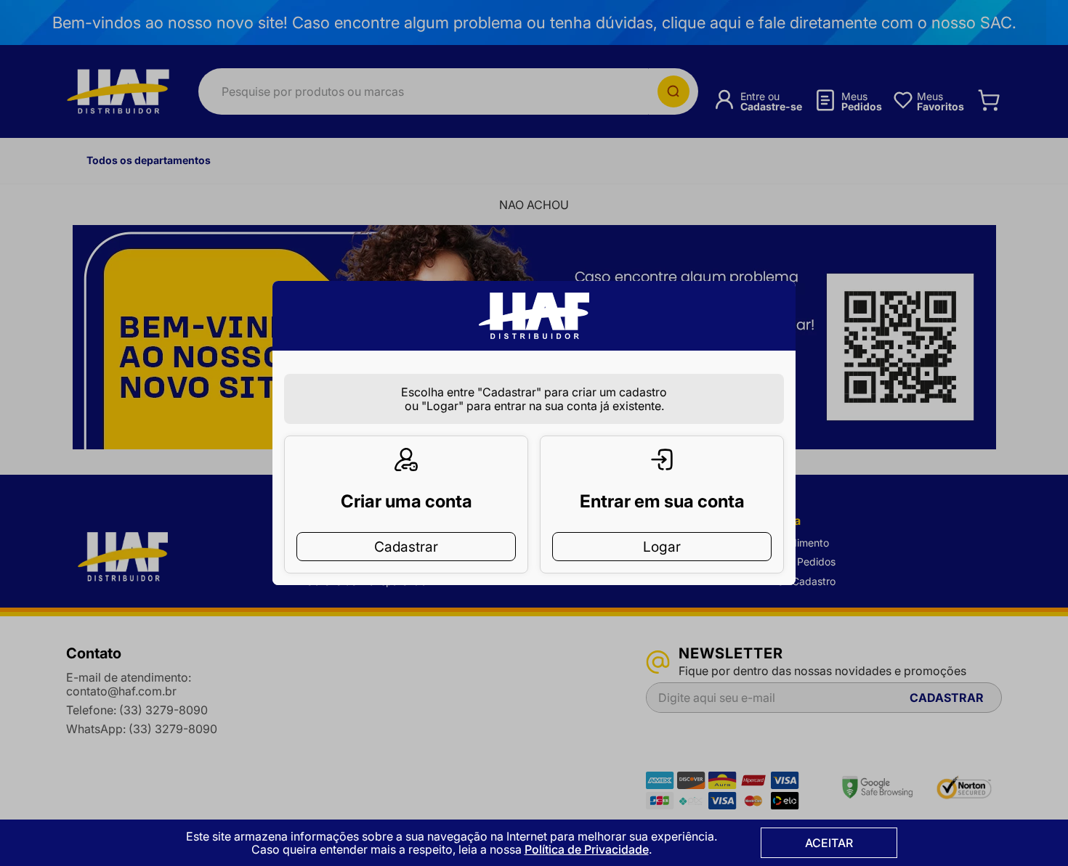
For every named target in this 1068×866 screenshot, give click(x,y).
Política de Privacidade (587, 849)
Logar (662, 546)
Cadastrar (406, 546)
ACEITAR (829, 843)
